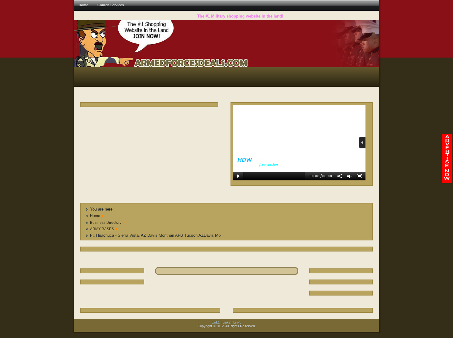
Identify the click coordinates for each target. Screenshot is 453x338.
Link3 (237, 322)
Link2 (226, 322)
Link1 (216, 322)
